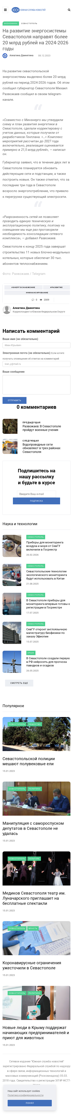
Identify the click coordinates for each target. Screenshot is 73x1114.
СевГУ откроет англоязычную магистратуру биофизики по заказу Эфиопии (46, 633)
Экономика (11, 23)
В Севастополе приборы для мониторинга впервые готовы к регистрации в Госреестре (48, 604)
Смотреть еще (19, 683)
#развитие (56, 287)
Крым (31, 653)
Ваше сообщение (14, 371)
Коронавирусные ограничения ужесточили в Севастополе (32, 965)
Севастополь (29, 23)
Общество (35, 724)
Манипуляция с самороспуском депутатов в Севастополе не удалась (33, 828)
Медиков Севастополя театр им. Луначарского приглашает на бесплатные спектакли (34, 898)
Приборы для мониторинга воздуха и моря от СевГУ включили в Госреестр (44, 546)
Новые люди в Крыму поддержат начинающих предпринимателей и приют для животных (36, 1032)
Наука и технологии (20, 524)
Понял (30, 1103)
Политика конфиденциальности (25, 1095)
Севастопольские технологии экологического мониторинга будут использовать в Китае (46, 575)
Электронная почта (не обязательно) (26, 353)
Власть (33, 928)
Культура (34, 859)
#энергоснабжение (23, 287)
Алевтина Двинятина (21, 55)
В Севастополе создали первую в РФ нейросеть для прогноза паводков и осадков (48, 662)
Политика (35, 789)
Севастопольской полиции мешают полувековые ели (29, 761)
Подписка (36, 501)
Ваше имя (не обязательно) (20, 339)
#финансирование (37, 293)
